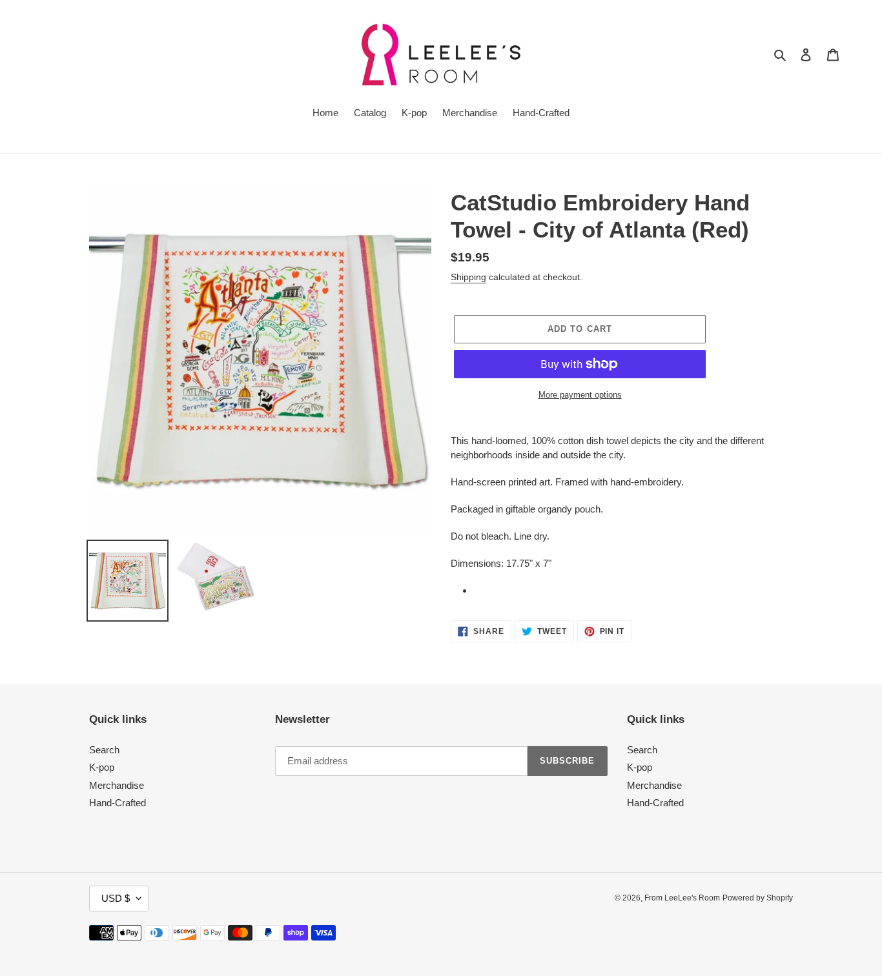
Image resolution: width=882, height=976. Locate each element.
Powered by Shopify (758, 897)
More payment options (580, 395)
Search (104, 749)
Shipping (468, 277)
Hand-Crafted (117, 802)
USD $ (115, 898)
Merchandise (116, 785)
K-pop (101, 767)
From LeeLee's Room (682, 897)
